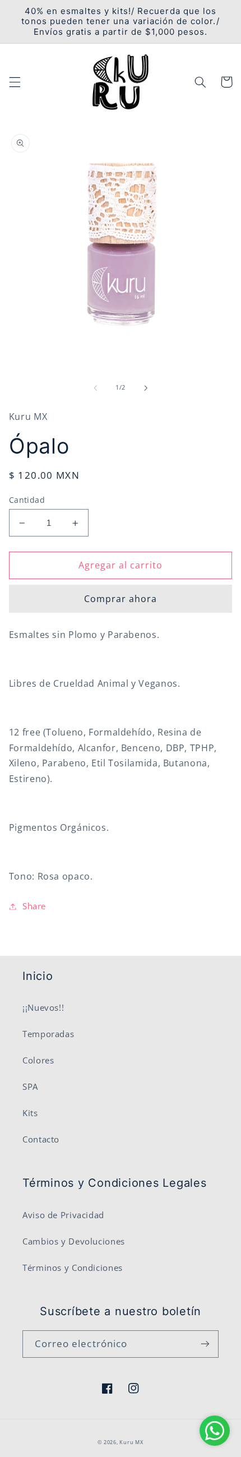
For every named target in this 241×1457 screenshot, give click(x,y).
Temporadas (48, 1033)
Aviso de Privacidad (63, 1214)
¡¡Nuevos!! (43, 1007)
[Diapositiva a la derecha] (145, 388)
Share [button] (34, 906)
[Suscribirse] (205, 1344)
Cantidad (27, 499)
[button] (14, 82)
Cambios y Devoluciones (73, 1241)
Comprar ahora (120, 599)
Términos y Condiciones (72, 1267)
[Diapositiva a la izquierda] (95, 388)
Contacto (40, 1139)
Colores (38, 1060)
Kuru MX (131, 1442)
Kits (30, 1112)
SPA (30, 1086)
